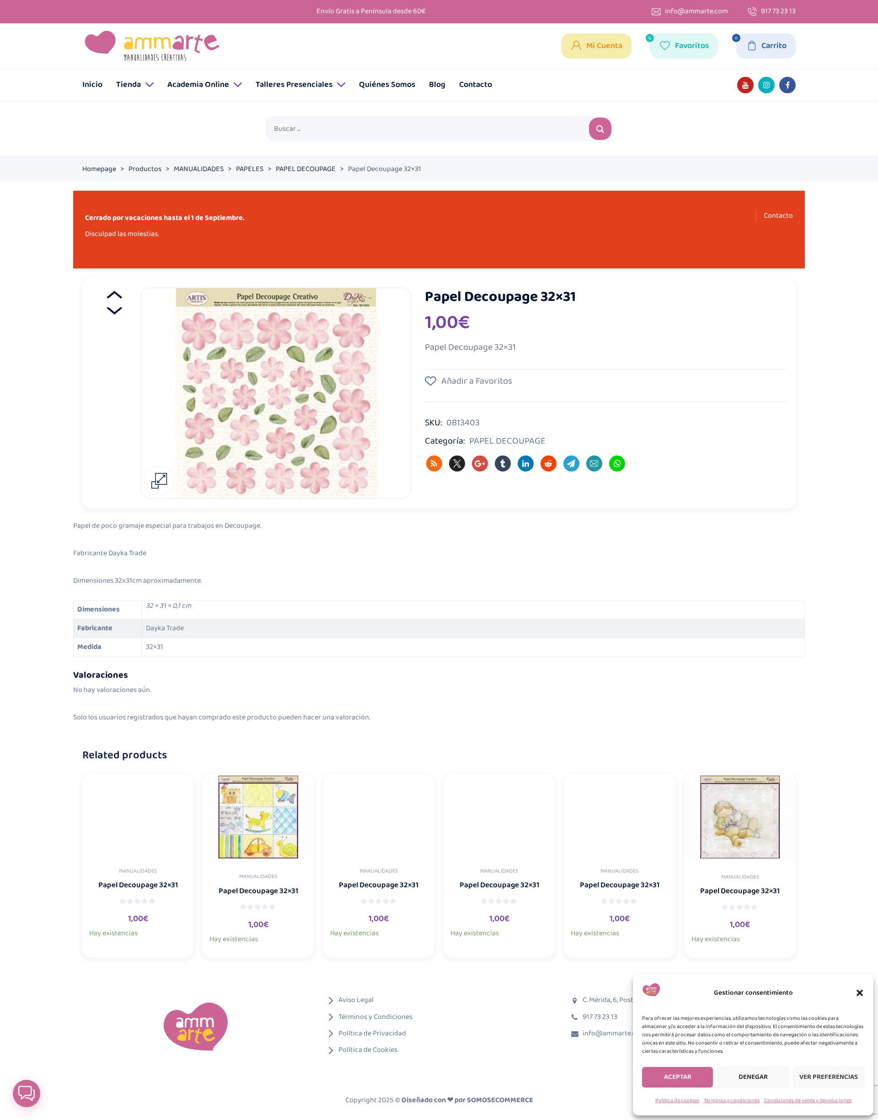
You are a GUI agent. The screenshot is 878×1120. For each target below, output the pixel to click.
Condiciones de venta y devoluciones (807, 1100)
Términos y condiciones (732, 1100)
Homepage (99, 169)
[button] (859, 992)
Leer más (148, 940)
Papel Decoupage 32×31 (138, 885)
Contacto (778, 215)
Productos (144, 169)
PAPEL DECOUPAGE (306, 169)
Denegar (753, 1077)
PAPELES (249, 169)
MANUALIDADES (199, 169)
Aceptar (677, 1077)
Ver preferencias (828, 1077)
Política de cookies (677, 1100)
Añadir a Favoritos (475, 381)
